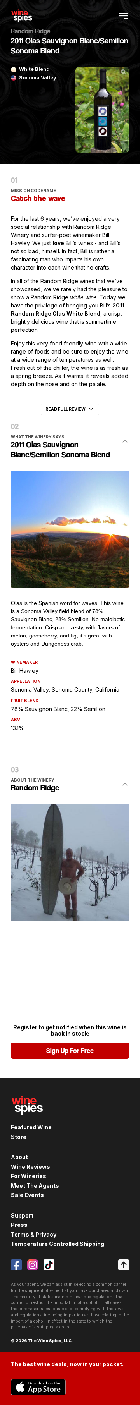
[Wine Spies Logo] (27, 1119)
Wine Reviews (30, 1166)
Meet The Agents (35, 1185)
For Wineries (28, 1176)
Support (22, 1215)
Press (19, 1224)
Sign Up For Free (70, 1051)
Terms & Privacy (33, 1234)
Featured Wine (31, 1127)
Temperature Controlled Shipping (57, 1243)
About (19, 1157)
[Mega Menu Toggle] (124, 16)
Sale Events (27, 1195)
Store (18, 1137)
